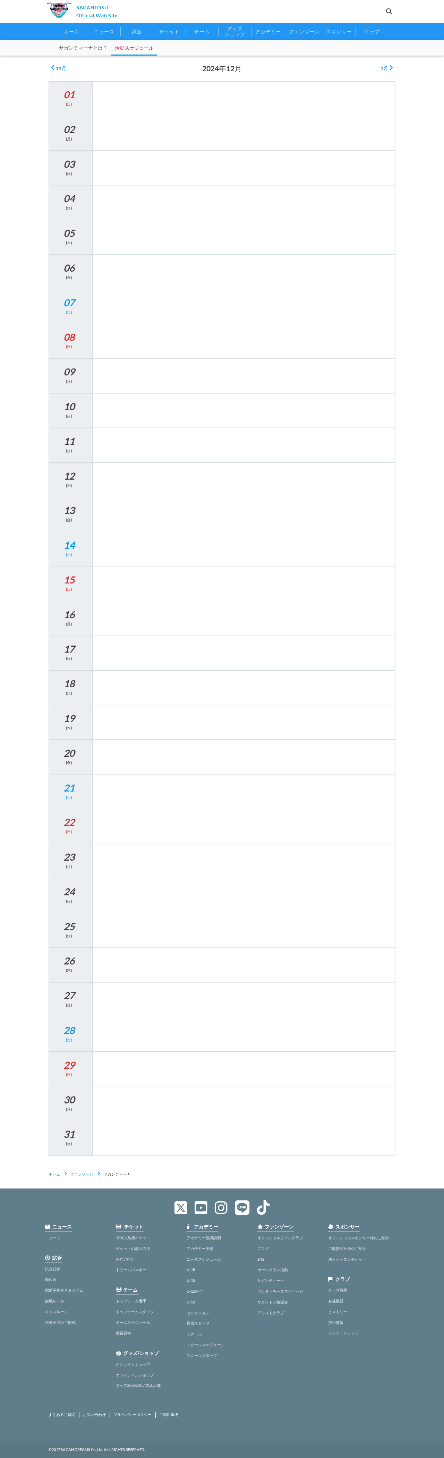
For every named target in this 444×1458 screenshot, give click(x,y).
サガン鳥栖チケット (133, 1237)
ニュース (52, 1237)
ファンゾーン (81, 1174)
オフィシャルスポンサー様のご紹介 (358, 1237)
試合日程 (52, 1269)
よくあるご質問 (62, 1415)
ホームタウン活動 (272, 1269)
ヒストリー (337, 1311)
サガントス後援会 (272, 1302)
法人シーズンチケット (347, 1259)
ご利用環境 (168, 1415)
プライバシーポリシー (132, 1415)
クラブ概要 (337, 1290)
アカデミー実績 (200, 1248)
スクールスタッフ (202, 1355)
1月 (385, 68)
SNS (260, 1259)
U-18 (191, 1269)
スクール (194, 1334)
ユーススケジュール (204, 1259)
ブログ (263, 1248)
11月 (60, 68)
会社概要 (335, 1301)
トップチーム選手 (131, 1301)
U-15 (191, 1280)
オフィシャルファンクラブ (280, 1237)
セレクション (198, 1312)
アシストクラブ (270, 1312)
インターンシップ (343, 1333)
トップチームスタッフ (135, 1311)
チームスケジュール (133, 1322)
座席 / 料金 (125, 1259)
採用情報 (335, 1322)
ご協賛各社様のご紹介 (347, 1248)
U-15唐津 (195, 1291)
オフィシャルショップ (135, 1375)
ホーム (54, 1174)
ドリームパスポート (133, 1269)
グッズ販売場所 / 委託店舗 (138, 1385)
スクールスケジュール (206, 1344)
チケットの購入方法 (133, 1248)
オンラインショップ (133, 1364)
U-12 (191, 1302)
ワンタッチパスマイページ (280, 1291)
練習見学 (123, 1333)
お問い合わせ (94, 1415)
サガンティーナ (270, 1280)
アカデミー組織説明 (204, 1237)
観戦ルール (54, 1301)
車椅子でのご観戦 (60, 1322)
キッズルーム (56, 1311)
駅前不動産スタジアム (64, 1290)
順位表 (51, 1279)
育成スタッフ (198, 1323)
